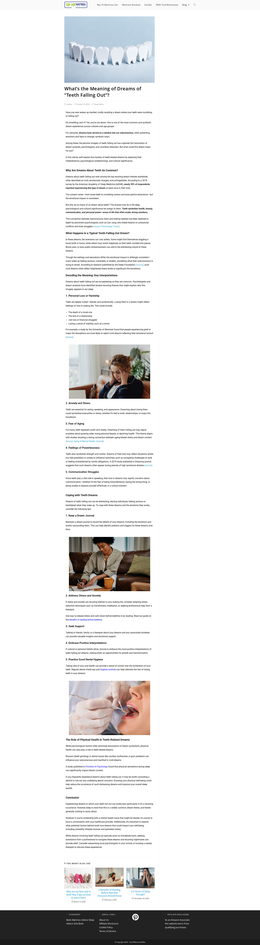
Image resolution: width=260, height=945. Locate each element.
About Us (104, 919)
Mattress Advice (80, 919)
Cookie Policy (106, 927)
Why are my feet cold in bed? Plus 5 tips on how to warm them (78, 894)
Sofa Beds (79, 923)
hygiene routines (108, 669)
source (139, 265)
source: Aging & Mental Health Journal (84, 441)
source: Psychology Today (106, 226)
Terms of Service (107, 931)
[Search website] (195, 4)
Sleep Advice (99, 104)
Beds (68, 919)
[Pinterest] (135, 917)
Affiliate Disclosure (108, 923)
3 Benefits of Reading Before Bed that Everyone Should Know (109, 892)
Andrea (69, 104)
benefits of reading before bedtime (85, 620)
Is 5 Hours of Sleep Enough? (140, 893)
